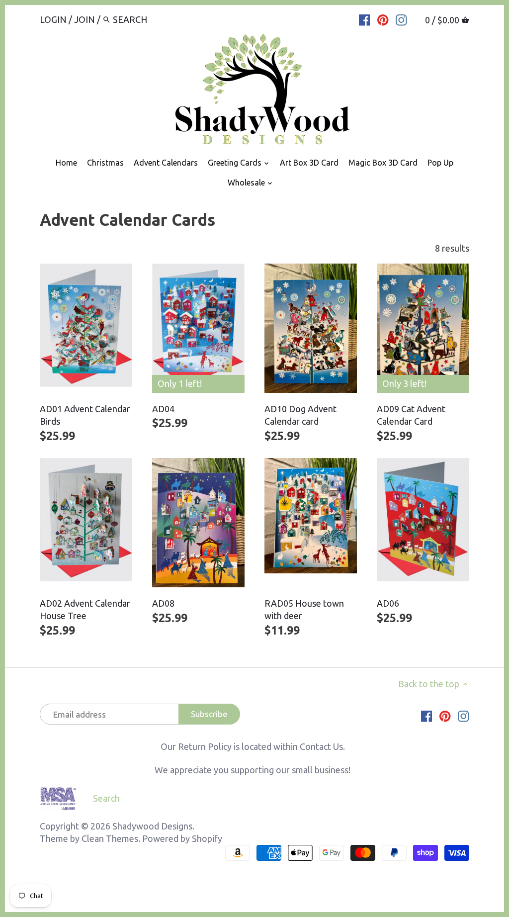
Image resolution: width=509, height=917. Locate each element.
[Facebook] (364, 18)
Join (84, 19)
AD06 (388, 603)
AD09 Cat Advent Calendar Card (411, 415)
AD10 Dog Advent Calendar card (300, 415)
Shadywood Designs (152, 826)
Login (53, 19)
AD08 (163, 603)
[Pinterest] (383, 18)
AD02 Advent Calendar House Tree (85, 609)
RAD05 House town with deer (304, 609)
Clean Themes (110, 838)
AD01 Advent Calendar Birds (85, 415)
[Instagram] (401, 18)
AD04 (163, 409)
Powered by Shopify (182, 838)
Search (106, 798)
